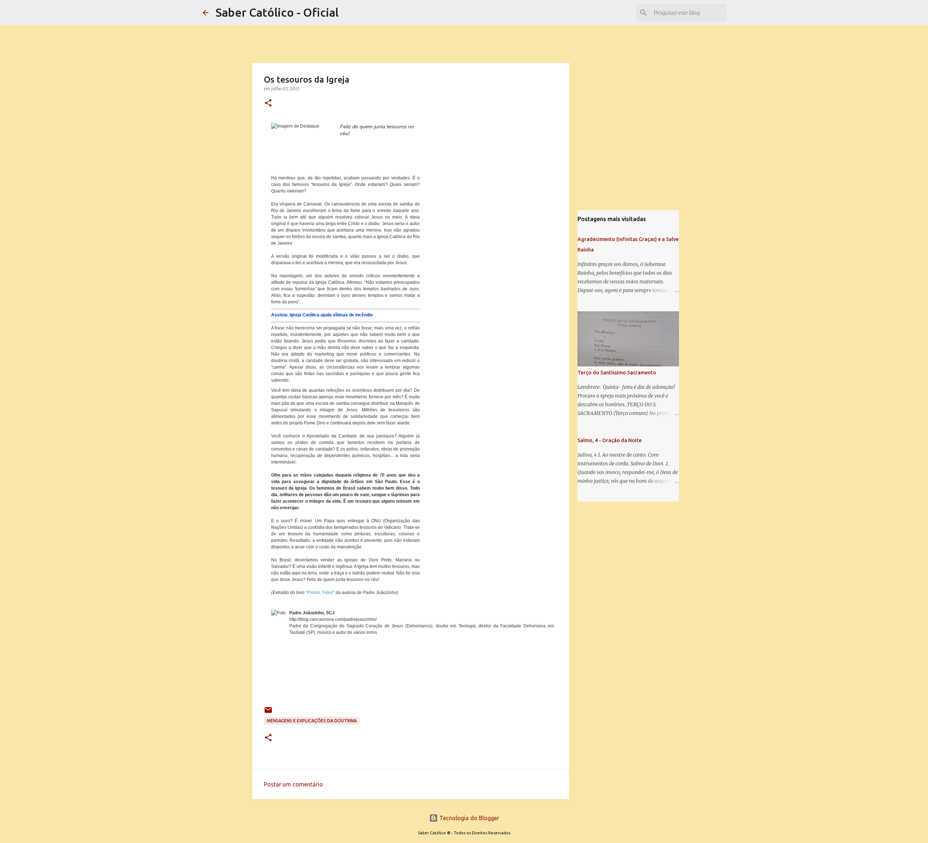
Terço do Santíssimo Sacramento (616, 372)
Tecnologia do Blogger (468, 818)
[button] (268, 103)
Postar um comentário (293, 784)
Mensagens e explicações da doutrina (312, 720)
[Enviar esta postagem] (268, 712)
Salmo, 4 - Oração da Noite (609, 440)
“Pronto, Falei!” (320, 592)
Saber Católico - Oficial (277, 12)
